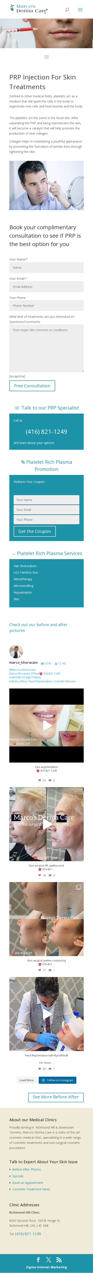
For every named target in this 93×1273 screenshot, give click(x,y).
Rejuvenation (23, 592)
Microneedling (23, 586)
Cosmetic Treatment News (31, 1189)
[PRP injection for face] (46, 209)
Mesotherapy (23, 579)
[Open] (46, 725)
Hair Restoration (25, 566)
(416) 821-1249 (46, 431)
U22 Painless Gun (26, 572)
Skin (16, 599)
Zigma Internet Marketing (46, 1267)
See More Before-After (56, 1097)
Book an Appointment (27, 1183)
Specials (18, 1176)
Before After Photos (26, 1169)
